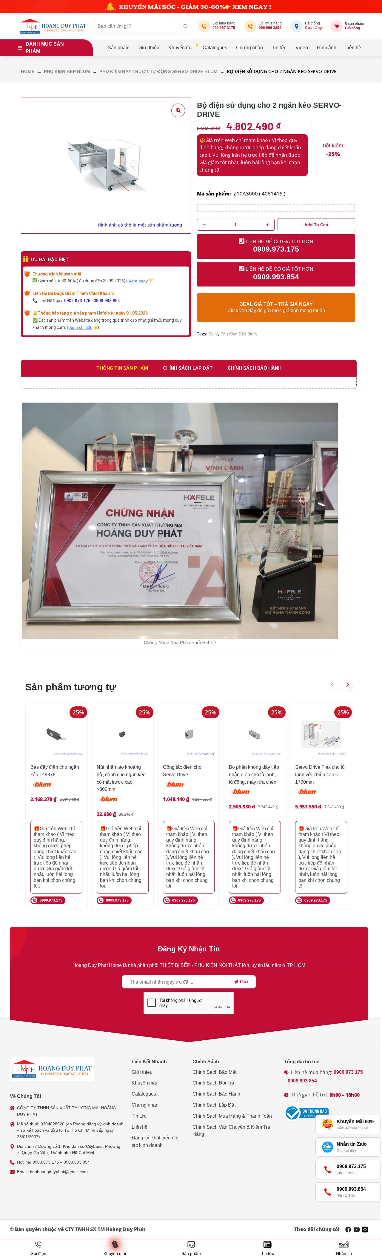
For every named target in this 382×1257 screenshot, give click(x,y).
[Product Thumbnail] (178, 110)
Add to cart (316, 224)
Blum (213, 334)
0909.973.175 (77, 300)
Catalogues (215, 47)
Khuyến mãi (181, 47)
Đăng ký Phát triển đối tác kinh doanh (155, 1141)
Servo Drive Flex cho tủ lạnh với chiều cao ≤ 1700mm (320, 775)
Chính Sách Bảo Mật (214, 1072)
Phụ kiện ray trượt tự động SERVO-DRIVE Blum (158, 71)
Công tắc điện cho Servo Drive (182, 771)
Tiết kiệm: (333, 146)
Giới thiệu (148, 47)
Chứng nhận (249, 47)
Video (301, 47)
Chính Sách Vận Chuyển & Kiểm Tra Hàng (231, 1130)
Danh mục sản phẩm (45, 47)
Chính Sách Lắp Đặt (213, 1104)
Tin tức (279, 47)
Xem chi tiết (81, 327)
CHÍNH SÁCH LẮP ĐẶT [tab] (188, 368)
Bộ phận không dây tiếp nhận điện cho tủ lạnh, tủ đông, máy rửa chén (254, 775)
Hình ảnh (326, 47)
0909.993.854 (107, 300)
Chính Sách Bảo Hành (216, 1093)
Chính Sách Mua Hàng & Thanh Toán (232, 1116)
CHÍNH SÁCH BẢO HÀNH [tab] (254, 368)
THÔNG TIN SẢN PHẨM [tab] (122, 368)
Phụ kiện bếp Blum (67, 71)
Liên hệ (353, 47)
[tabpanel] (189, 383)
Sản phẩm (119, 47)
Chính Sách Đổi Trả (213, 1082)
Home (28, 71)
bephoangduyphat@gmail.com (59, 1171)
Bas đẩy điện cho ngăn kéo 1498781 (54, 771)
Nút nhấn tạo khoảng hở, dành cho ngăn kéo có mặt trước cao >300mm (121, 778)
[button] (332, 684)
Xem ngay (138, 280)
